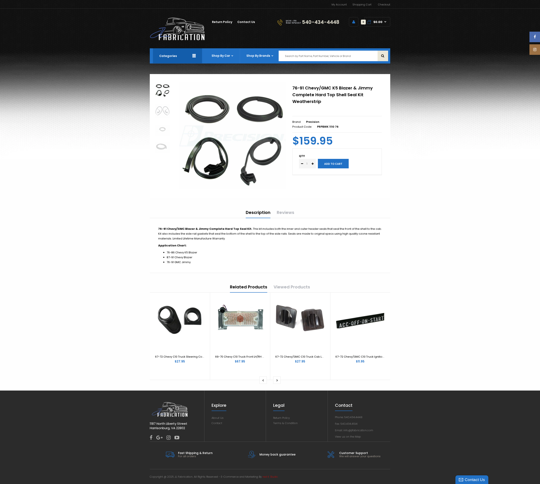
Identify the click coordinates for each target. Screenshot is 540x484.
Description (258, 212)
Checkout (384, 4)
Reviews (285, 212)
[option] (232, 135)
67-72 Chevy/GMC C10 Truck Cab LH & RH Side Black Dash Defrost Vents (323, 357)
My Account (339, 4)
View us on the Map (348, 437)
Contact (217, 423)
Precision (312, 122)
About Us (218, 418)
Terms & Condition (285, 423)
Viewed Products (292, 287)
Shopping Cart (361, 4)
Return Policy (281, 418)
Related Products (248, 287)
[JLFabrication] (177, 39)
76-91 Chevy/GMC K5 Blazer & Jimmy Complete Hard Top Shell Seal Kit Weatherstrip (332, 94)
